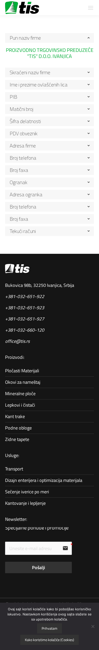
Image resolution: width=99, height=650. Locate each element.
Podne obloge (18, 427)
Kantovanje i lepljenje (25, 503)
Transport (14, 468)
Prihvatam (49, 628)
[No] (92, 626)
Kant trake (15, 416)
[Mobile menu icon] (90, 8)
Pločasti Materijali (22, 370)
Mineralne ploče (20, 393)
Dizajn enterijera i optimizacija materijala (43, 480)
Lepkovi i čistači (20, 405)
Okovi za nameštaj (22, 382)
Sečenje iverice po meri (27, 491)
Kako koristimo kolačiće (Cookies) (49, 639)
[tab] (49, 38)
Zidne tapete (17, 439)
